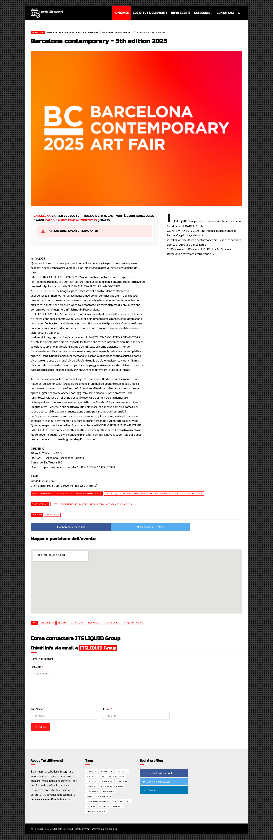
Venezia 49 (121, 781)
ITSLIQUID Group (132, 623)
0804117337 (52, 515)
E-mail (107, 708)
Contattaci (225, 12)
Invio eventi (180, 12)
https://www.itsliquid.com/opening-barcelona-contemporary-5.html (93, 504)
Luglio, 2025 (111, 623)
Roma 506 (91, 771)
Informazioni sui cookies (104, 828)
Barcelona (38, 32)
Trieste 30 (104, 806)
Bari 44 (119, 786)
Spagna (62, 623)
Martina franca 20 (96, 811)
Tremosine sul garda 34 (99, 796)
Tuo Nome (38, 708)
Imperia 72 (107, 781)
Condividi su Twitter (152, 526)
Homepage (121, 12)
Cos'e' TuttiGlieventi (150, 12)
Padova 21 (118, 806)
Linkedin (151, 790)
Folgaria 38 (93, 791)
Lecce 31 (91, 806)
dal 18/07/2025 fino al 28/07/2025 (152, 32)
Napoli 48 (91, 786)
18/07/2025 (94, 623)
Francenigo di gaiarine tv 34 (101, 801)
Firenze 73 (92, 781)
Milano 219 (106, 771)
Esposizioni (47, 623)
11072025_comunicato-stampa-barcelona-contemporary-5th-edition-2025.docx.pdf (153, 493)
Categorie (202, 12)
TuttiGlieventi (81, 828)
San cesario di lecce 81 (113, 776)
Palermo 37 (108, 791)
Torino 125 (92, 776)
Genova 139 (121, 771)
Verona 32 (125, 801)
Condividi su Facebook (71, 526)
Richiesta (37, 666)
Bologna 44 (106, 786)
